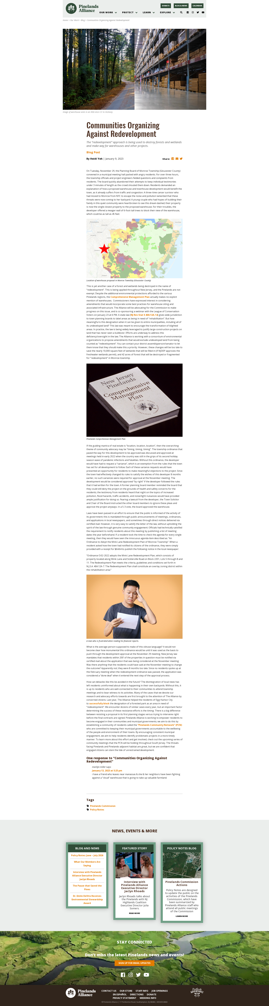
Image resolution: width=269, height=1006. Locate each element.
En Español (120, 994)
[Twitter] (197, 12)
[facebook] (172, 159)
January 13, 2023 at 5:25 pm (107, 770)
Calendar (197, 5)
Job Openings (160, 990)
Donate (166, 5)
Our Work (106, 12)
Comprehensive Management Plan (130, 296)
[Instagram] (192, 12)
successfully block (99, 703)
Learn (147, 12)
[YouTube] (202, 12)
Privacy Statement (124, 998)
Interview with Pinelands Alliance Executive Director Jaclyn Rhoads (87, 876)
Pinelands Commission (102, 805)
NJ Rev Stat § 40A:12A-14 (144, 314)
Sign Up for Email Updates (134, 963)
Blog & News (181, 5)
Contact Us (108, 990)
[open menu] (116, 13)
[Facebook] (187, 12)
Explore (165, 12)
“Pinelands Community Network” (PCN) (160, 724)
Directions (136, 994)
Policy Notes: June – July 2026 (87, 855)
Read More (134, 913)
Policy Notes (97, 809)
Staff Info (142, 990)
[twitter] (181, 159)
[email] (177, 159)
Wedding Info (148, 998)
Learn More (182, 916)
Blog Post (93, 152)
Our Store (126, 990)
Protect (128, 12)
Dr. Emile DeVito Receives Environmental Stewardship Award (87, 899)
